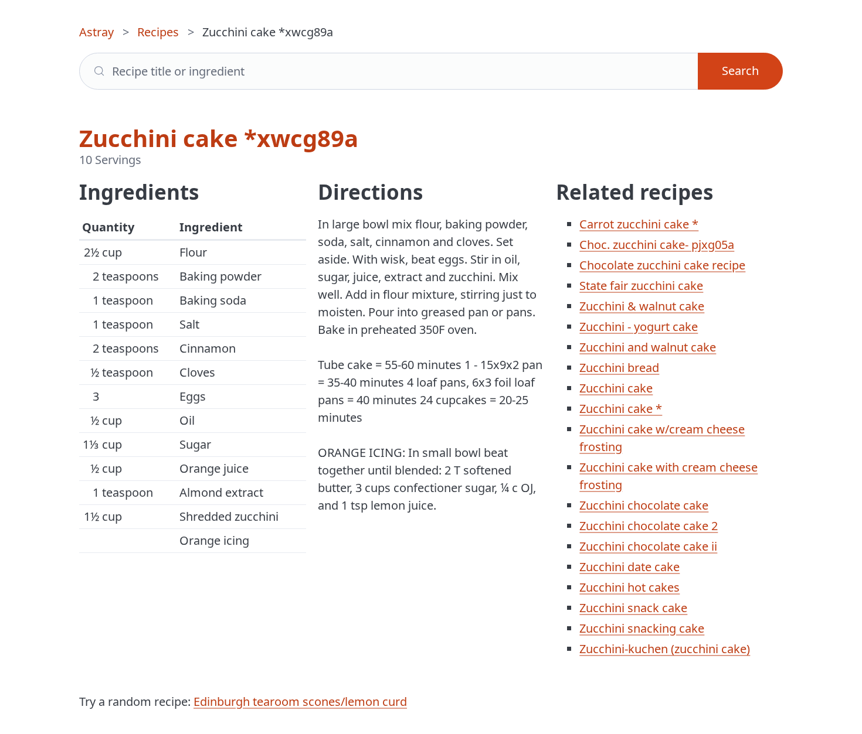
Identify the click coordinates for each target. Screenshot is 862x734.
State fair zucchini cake (641, 285)
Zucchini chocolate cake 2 (648, 526)
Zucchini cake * (620, 408)
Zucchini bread (619, 367)
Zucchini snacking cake (641, 628)
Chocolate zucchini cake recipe (662, 265)
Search (740, 70)
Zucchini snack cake (633, 608)
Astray (96, 32)
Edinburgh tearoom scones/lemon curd (300, 701)
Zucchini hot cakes (629, 587)
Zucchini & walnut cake (641, 306)
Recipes (158, 32)
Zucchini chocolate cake (643, 505)
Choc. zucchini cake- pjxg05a (656, 244)
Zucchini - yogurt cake (638, 326)
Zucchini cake (616, 388)
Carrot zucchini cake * (638, 224)
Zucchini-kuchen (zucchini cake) (664, 649)
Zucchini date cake (629, 567)
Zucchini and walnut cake (647, 347)
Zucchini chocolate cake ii (648, 546)
